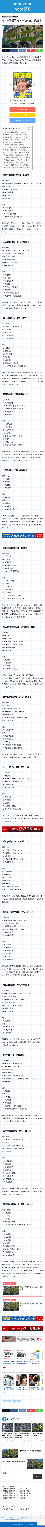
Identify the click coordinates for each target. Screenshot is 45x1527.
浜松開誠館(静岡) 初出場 (14, 145)
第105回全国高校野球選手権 (10, 16)
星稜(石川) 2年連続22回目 (15, 140)
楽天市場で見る (22, 109)
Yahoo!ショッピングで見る (22, 120)
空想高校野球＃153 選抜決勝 (15, 1489)
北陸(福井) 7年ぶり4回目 (14, 142)
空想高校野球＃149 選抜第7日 (15, 1498)
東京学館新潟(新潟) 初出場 (15, 132)
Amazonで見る (22, 115)
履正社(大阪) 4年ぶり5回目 (16, 160)
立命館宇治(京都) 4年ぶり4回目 (18, 157)
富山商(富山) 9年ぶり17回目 (16, 137)
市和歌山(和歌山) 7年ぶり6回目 (18, 167)
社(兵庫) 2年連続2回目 (15, 162)
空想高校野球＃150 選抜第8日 (15, 1495)
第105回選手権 (7, 1401)
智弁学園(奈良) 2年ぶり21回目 (18, 165)
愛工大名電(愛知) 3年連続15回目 (17, 147)
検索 (5, 1473)
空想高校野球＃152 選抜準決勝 (16, 1491)
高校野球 (17, 1401)
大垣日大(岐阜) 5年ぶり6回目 (16, 150)
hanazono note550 (22, 6)
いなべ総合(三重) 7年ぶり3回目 (17, 152)
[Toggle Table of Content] (27, 129)
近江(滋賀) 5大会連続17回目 (17, 155)
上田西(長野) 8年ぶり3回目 (15, 135)
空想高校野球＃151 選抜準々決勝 (17, 1493)
